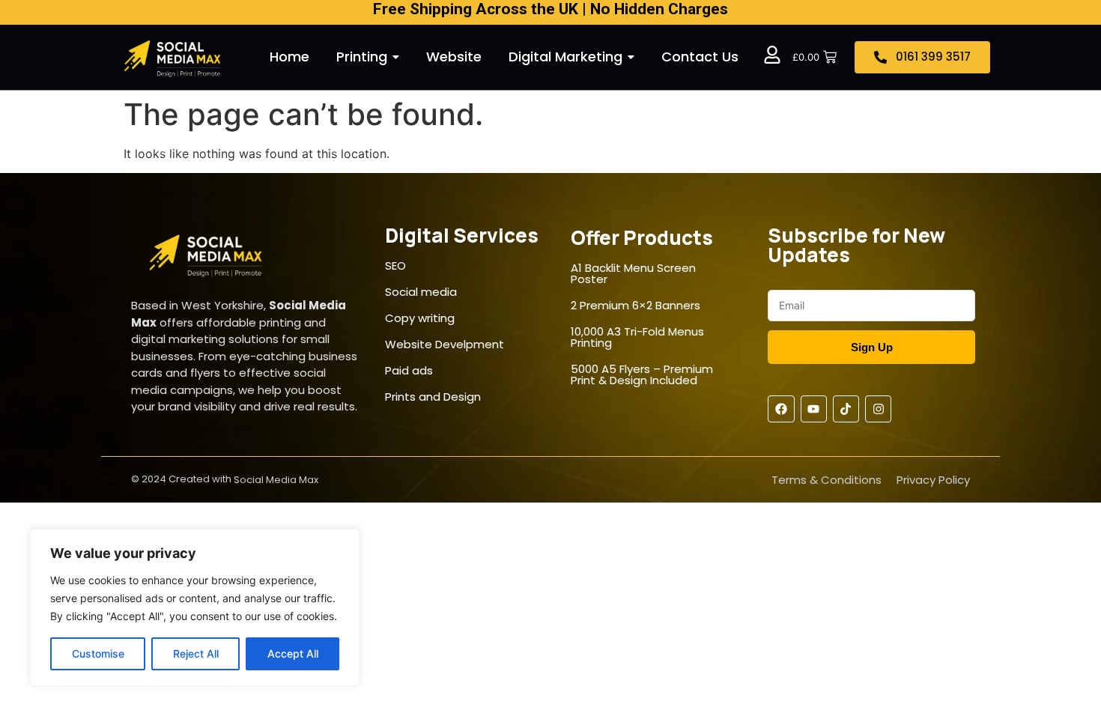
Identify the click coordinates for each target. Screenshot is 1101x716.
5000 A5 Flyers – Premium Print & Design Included (642, 374)
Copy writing (420, 318)
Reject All (196, 653)
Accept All (292, 653)
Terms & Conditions (826, 480)
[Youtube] (814, 408)
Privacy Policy (933, 480)
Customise (98, 653)
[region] (195, 607)
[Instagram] (878, 408)
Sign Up (872, 347)
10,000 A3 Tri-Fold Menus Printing (637, 337)
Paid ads (409, 370)
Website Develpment (444, 344)
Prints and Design (433, 396)
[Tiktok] (846, 408)
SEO (395, 265)
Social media (421, 292)
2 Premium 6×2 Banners (635, 305)
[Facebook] (781, 408)
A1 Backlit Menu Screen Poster (633, 273)
